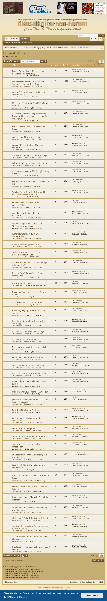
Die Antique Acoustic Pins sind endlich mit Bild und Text (29, 348)
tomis (76, 281)
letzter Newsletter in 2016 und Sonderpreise (25, 235)
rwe (76, 398)
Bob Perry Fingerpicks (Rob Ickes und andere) (28, 311)
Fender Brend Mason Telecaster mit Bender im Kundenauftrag (28, 72)
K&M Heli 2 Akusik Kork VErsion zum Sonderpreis (28, 466)
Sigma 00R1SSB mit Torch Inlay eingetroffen (26, 445)
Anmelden (17, 42)
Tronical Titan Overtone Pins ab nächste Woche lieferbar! (30, 527)
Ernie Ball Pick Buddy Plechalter (26, 410)
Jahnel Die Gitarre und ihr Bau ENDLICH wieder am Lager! (30, 400)
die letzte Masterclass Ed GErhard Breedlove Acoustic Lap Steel (27, 253)
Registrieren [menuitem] (101, 39)
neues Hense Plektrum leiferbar (26, 137)
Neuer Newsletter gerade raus (25, 244)
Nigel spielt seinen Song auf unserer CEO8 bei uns (31, 548)
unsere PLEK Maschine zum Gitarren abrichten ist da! (28, 93)
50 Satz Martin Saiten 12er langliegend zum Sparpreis (29, 455)
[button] (103, 61)
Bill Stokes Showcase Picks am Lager (28, 331)
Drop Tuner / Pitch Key (22, 283)
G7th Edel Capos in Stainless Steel (27, 302)
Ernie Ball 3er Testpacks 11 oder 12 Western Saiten (28, 203)
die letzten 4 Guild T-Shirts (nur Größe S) (30, 518)
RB (76, 200)
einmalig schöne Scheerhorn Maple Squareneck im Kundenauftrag (28, 82)
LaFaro (77, 463)
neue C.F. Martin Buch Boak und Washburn (26, 214)
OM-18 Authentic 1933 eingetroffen (28, 365)
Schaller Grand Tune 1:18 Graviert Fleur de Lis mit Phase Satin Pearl (30, 193)
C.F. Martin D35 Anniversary (25, 339)
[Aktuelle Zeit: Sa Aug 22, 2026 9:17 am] (101, 47)
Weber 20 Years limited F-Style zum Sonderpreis (28, 146)
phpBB (46, 587)
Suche (8, 42)
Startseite (14, 39)
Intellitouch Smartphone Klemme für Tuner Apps (28, 322)
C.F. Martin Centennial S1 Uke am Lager (30, 155)
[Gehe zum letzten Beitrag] (84, 69)
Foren (26, 39)
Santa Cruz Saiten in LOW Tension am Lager (29, 127)
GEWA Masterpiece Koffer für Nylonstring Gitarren (30, 172)
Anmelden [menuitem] (96, 39)
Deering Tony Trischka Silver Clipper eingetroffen (28, 274)
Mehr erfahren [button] (20, 597)
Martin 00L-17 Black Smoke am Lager (29, 373)
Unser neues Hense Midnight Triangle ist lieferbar (30, 498)
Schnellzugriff (7, 39)
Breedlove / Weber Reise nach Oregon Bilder (29, 293)
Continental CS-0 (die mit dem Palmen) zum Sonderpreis (29, 508)
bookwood (78, 90)
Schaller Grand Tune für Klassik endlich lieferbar (29, 487)
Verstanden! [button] (92, 595)
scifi (76, 221)
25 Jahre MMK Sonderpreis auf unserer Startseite (29, 537)
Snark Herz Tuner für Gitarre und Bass (29, 357)
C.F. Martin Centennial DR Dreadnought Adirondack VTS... (29, 263)
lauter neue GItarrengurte (23, 428)
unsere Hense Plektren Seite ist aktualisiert (26, 419)
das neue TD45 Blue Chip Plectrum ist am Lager (30, 476)
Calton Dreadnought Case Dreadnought (29, 163)
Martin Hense (15, 56)
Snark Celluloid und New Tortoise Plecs (29, 436)
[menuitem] (92, 39)
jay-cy (77, 345)
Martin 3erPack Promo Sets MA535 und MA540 (30, 104)
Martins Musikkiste (14, 53)
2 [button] (100, 61)
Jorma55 (78, 211)
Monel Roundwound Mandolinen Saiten (30, 391)
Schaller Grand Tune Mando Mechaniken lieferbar (30, 182)
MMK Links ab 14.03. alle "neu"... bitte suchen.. (29, 382)
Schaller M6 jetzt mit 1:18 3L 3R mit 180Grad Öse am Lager (28, 224)
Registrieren (28, 42)
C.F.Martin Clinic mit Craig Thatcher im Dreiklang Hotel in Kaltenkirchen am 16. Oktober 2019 (30, 116)
